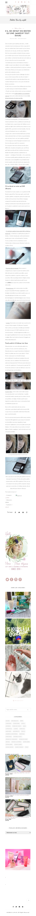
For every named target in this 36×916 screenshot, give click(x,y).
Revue (20, 28)
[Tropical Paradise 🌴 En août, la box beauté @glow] (18, 605)
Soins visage (19, 747)
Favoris (8, 726)
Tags (26, 747)
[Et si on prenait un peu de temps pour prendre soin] (18, 658)
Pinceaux (8, 736)
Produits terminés (11, 739)
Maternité (16, 731)
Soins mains (9, 747)
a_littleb (7, 497)
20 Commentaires (22, 38)
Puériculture (23, 739)
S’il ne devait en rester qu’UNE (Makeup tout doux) (18, 33)
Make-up (16, 28)
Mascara (8, 731)
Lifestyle (9, 728)
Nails (23, 731)
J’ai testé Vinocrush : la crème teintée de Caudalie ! (17, 795)
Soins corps (18, 744)
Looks (16, 728)
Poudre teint (18, 736)
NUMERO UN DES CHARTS (12, 754)
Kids (24, 726)
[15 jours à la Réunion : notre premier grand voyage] (18, 631)
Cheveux (8, 723)
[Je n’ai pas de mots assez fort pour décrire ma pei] (18, 685)
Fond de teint (17, 726)
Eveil (23, 723)
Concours (16, 723)
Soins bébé (9, 744)
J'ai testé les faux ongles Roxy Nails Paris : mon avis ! (17, 772)
